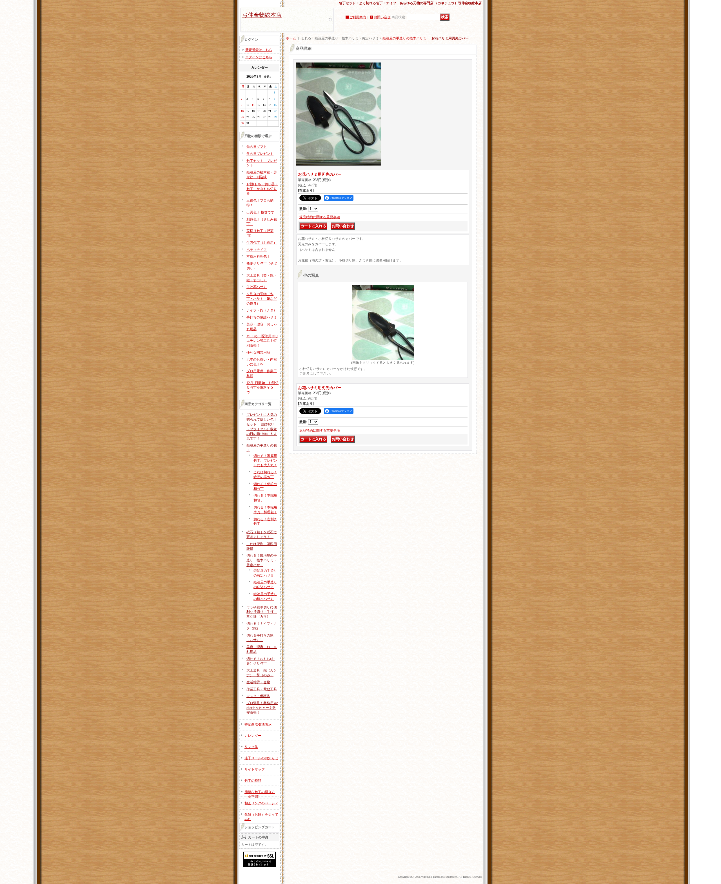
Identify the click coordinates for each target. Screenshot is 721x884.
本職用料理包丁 (258, 256)
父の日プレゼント (259, 154)
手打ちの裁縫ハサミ (261, 317)
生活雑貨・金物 (258, 682)
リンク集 (251, 747)
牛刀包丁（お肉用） (261, 243)
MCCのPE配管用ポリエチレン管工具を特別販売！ (262, 341)
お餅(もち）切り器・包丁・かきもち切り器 (262, 189)
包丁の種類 (252, 781)
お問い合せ (382, 17)
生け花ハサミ (256, 287)
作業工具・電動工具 (261, 689)
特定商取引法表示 (258, 724)
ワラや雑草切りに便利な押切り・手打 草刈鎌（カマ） (261, 612)
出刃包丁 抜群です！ (262, 212)
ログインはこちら (258, 57)
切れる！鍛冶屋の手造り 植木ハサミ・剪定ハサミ (261, 560)
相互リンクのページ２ (261, 803)
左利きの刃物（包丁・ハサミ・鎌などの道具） (261, 298)
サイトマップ (254, 769)
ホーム (291, 38)
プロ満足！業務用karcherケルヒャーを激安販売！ (262, 708)
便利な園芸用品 (258, 352)
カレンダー (252, 736)
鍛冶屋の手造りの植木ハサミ (404, 38)
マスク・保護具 (258, 696)
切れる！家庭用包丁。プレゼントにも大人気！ (265, 460)
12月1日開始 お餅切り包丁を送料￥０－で (262, 387)
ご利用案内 (357, 17)
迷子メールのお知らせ (261, 758)
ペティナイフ (256, 250)
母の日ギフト (256, 147)
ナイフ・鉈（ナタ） (261, 310)
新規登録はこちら (258, 50)
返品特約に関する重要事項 (319, 217)
